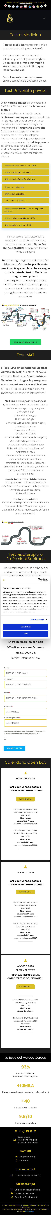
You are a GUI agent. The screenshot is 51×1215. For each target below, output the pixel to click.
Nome (7, 668)
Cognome (8, 679)
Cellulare (8, 706)
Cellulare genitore (12, 718)
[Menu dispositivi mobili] (44, 18)
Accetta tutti (26, 627)
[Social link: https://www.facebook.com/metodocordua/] (20, 1131)
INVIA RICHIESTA (14, 748)
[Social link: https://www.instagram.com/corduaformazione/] (16, 1131)
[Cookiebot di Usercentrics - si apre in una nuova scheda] (38, 579)
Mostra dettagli (37, 620)
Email (7, 693)
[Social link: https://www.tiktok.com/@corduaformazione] (24, 1131)
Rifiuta (25, 634)
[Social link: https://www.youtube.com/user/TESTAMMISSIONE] (27, 1131)
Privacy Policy (29, 1211)
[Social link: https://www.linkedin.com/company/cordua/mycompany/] (35, 1131)
